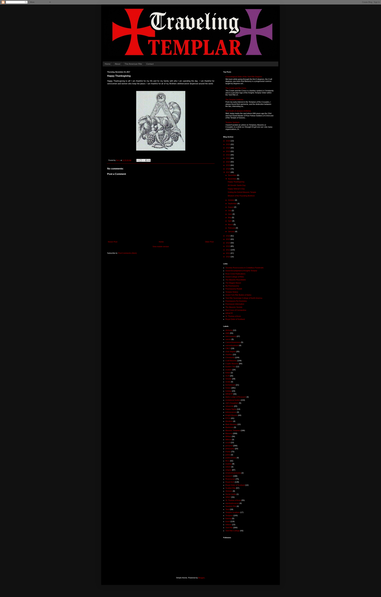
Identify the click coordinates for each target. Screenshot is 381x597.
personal (229, 446)
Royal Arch (229, 482)
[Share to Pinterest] (149, 160)
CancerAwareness (233, 342)
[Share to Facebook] (146, 160)
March (231, 225)
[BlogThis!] (140, 160)
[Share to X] (143, 160)
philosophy (229, 449)
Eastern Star (230, 367)
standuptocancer (232, 503)
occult (227, 443)
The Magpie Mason (233, 283)
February (232, 228)
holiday (228, 391)
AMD (227, 333)
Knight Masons (231, 415)
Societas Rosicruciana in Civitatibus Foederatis (244, 268)
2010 (228, 257)
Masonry (228, 433)
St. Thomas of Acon (233, 316)
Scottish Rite (230, 488)
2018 (228, 169)
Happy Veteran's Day (236, 189)
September (232, 204)
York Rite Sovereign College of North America (243, 298)
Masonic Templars (232, 430)
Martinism (229, 427)
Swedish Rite (230, 506)
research (229, 476)
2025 (228, 144)
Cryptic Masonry (232, 364)
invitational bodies (232, 400)
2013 (228, 246)
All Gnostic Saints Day (237, 185)
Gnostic (228, 379)
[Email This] (137, 160)
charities (228, 355)
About (117, 64)
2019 (228, 165)
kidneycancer (230, 412)
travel (227, 521)
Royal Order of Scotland (235, 319)
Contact (150, 64)
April (230, 221)
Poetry (228, 452)
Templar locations (232, 512)
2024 (228, 148)
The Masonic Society (233, 307)
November (232, 179)
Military (228, 436)
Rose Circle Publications (235, 274)
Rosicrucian (230, 479)
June (230, 214)
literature (229, 421)
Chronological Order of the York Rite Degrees (243, 77)
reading (228, 464)
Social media (230, 494)
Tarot (227, 509)
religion (228, 470)
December (232, 175)
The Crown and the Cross (235, 88)
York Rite (229, 528)
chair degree (230, 352)
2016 (228, 236)
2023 (228, 151)
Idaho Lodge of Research (235, 397)
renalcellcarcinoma (233, 473)
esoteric (228, 370)
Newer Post (112, 242)
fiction (227, 373)
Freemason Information (234, 304)
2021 (228, 158)
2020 (228, 162)
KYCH (228, 418)
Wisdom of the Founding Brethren (241, 196)
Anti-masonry (230, 336)
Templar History (231, 292)
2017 (228, 172)
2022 (228, 155)
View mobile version (161, 247)
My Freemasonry (232, 286)
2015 (228, 239)
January (231, 232)
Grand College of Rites (234, 277)
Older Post (209, 242)
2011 (228, 253)
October (231, 200)
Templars (229, 516)
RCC (227, 461)
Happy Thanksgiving (236, 182)
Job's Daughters (232, 403)
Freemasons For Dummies (236, 301)
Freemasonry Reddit (233, 289)
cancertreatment (232, 345)
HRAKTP (229, 313)
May (230, 218)
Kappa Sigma (230, 409)
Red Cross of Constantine (235, 310)
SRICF (228, 497)
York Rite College (232, 531)
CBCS (228, 348)
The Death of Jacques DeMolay (238, 111)
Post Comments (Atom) (127, 253)
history (228, 388)
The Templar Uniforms (234, 100)
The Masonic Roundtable (235, 280)
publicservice (230, 458)
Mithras (228, 440)
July (230, 211)
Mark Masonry (231, 424)
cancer (228, 339)
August (231, 207)
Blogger (201, 578)
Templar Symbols (232, 122)
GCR (227, 376)
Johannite (229, 406)
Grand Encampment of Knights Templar (241, 271)
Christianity (230, 358)
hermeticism (230, 385)
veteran (228, 525)
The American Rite (133, 64)
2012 (228, 250)
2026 (228, 141)
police (227, 455)
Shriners (228, 491)
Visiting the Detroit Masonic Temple (242, 192)
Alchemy (228, 330)
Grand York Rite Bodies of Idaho (238, 295)
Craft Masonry (231, 361)
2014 (228, 243)
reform (228, 467)
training (228, 518)
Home (107, 64)
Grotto (227, 382)
